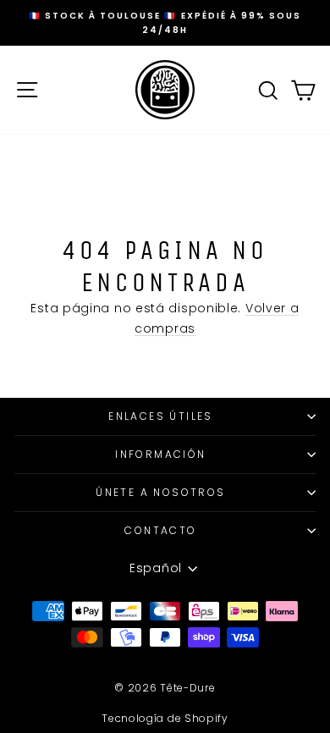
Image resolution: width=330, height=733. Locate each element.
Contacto (160, 530)
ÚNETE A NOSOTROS (160, 492)
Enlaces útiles (160, 416)
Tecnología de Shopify (165, 718)
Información (160, 454)
